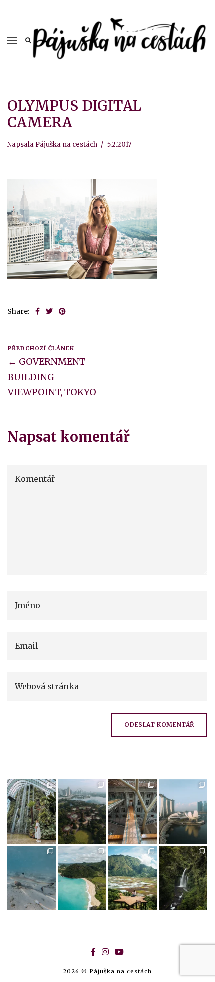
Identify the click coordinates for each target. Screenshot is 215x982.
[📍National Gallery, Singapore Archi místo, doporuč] (132, 811)
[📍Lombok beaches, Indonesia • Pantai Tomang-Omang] (82, 878)
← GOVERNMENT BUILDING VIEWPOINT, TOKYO (52, 377)
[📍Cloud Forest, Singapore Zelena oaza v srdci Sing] (32, 811)
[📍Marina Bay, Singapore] (183, 811)
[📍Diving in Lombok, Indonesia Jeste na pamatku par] (32, 878)
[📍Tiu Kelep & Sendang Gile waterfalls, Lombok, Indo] (183, 878)
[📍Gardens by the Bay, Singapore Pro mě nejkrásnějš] (82, 811)
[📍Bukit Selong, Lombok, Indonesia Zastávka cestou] (132, 878)
